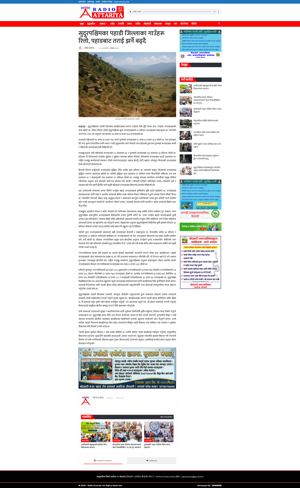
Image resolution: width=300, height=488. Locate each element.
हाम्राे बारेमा (82, 1)
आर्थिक (137, 24)
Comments (153, 460)
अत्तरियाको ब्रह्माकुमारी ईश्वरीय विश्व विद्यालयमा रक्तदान (207, 87)
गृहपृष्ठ (82, 24)
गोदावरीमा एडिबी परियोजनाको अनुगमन (205, 122)
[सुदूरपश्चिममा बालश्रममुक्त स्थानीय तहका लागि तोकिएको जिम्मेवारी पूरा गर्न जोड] (186, 170)
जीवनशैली (147, 24)
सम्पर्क (98, 1)
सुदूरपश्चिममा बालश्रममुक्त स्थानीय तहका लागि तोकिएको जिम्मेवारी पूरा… (206, 170)
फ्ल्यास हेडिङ (85, 440)
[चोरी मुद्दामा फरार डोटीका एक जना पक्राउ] (186, 147)
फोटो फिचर (184, 24)
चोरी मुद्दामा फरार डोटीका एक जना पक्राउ (207, 145)
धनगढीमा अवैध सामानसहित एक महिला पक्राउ (206, 134)
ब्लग (175, 24)
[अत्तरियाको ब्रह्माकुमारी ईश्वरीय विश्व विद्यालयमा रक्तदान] (95, 432)
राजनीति (121, 24)
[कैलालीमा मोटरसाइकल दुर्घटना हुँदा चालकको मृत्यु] (186, 158)
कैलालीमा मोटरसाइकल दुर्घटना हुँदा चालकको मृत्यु (206, 157)
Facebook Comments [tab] (104, 460)
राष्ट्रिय (113, 24)
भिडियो (194, 24)
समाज (129, 24)
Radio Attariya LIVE (121, 1)
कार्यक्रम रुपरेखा (107, 1)
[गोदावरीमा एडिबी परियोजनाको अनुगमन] (186, 123)
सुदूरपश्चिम (91, 24)
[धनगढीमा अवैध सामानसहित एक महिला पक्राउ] (186, 135)
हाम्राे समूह (90, 1)
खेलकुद (168, 24)
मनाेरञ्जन (158, 24)
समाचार (102, 24)
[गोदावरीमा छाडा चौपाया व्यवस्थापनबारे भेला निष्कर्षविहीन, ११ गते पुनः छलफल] (127, 432)
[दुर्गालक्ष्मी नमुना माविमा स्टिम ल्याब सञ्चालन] (159, 432)
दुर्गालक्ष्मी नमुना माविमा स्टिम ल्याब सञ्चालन (207, 110)
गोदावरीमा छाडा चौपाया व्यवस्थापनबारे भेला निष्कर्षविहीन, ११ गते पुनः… (207, 100)
